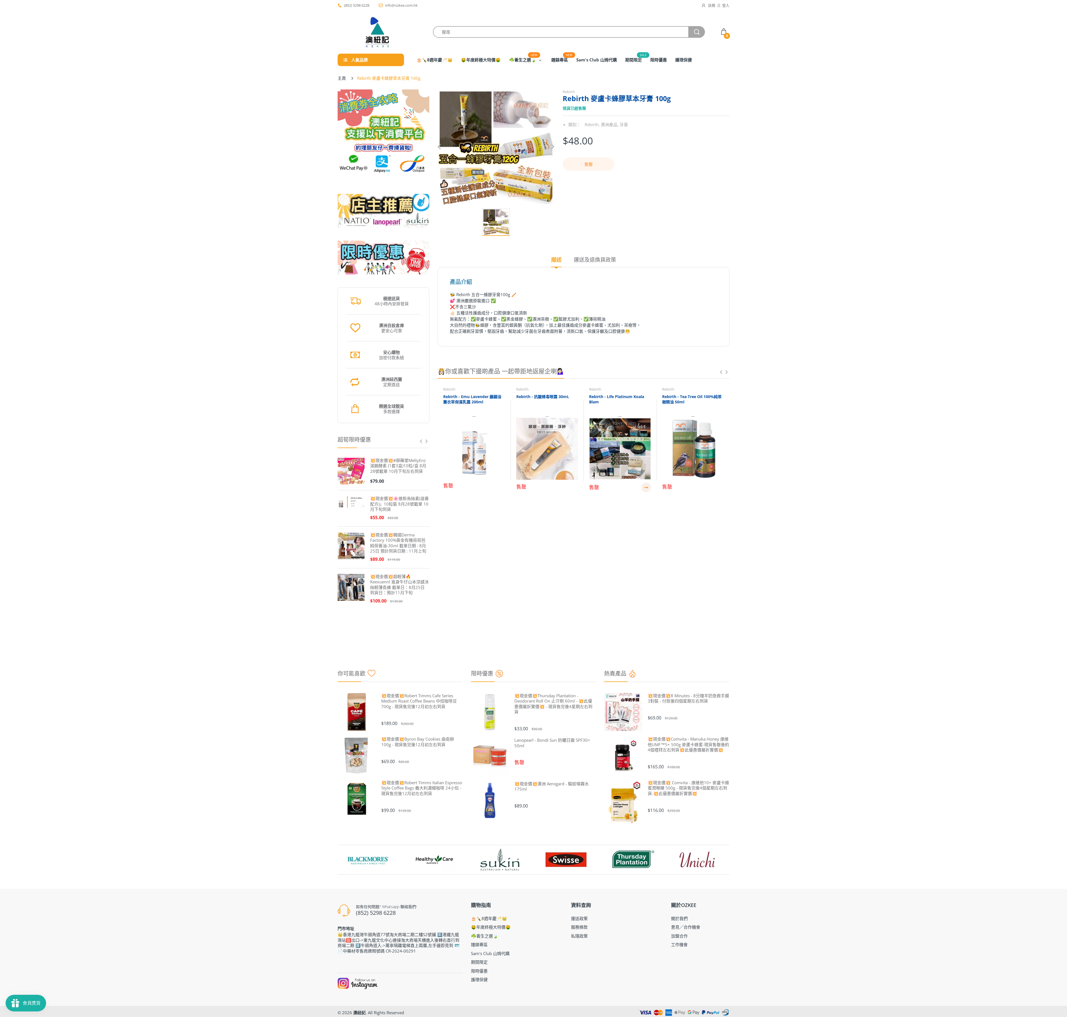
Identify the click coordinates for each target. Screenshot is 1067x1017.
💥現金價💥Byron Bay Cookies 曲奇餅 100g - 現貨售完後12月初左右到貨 (417, 741)
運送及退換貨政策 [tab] (595, 259)
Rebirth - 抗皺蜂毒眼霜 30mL (542, 396)
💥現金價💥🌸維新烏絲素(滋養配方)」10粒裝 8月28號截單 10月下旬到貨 (399, 504)
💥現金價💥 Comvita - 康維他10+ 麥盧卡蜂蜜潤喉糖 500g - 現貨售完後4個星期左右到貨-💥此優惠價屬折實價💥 (688, 788)
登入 (725, 5)
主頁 (342, 78)
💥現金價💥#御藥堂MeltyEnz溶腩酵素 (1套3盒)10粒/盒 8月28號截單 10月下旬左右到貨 (398, 466)
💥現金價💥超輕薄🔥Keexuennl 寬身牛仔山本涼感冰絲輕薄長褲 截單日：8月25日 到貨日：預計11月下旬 (399, 585)
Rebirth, (592, 124)
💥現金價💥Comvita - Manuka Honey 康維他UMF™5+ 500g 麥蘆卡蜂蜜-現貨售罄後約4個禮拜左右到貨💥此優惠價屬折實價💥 (688, 744)
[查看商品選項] (646, 487)
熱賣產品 (615, 673)
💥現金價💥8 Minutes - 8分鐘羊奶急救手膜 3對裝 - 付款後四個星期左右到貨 (688, 698)
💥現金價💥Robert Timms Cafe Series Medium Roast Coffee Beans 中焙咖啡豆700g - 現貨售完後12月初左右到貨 (419, 701)
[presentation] (421, 441)
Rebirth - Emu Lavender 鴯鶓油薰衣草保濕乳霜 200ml (472, 399)
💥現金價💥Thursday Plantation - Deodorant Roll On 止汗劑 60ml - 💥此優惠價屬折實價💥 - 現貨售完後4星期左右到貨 (553, 704)
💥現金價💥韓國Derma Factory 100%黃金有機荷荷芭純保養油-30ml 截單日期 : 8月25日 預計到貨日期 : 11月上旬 (398, 543)
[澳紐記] (377, 32)
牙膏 (624, 124)
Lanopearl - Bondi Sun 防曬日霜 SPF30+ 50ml (552, 743)
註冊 (711, 5)
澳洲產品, (610, 124)
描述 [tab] (556, 259)
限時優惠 (482, 673)
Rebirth (569, 91)
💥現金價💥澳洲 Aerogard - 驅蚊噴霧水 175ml (551, 786)
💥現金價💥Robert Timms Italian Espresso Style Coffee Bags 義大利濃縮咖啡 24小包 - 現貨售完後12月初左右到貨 (421, 788)
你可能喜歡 (351, 673)
